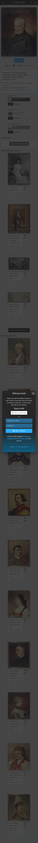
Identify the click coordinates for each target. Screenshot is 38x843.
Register (12, 446)
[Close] (33, 393)
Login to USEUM (19, 431)
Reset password (23, 446)
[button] (19, 413)
